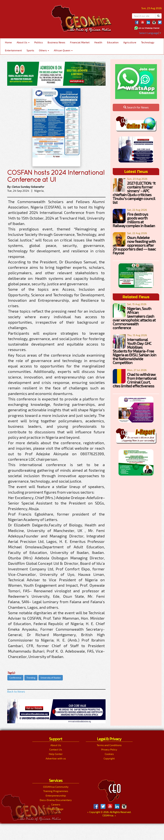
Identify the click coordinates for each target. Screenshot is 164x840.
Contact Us (55, 749)
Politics (38, 42)
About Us (22, 42)
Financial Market (80, 42)
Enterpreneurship (56, 795)
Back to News (16, 691)
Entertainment (13, 50)
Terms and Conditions (109, 745)
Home (8, 42)
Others (43, 50)
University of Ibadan (51, 677)
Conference (15, 677)
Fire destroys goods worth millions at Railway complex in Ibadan (134, 220)
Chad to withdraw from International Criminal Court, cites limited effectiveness (134, 380)
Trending (30, 677)
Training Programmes (55, 791)
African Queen (62, 50)
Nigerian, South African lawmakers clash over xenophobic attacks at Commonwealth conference (134, 318)
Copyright (109, 758)
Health (98, 42)
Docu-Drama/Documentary (56, 799)
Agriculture (129, 42)
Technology (147, 42)
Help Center (56, 753)
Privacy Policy (109, 749)
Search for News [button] (137, 107)
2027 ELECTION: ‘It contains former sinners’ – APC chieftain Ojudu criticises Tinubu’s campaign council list (134, 193)
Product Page (55, 808)
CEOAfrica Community (55, 786)
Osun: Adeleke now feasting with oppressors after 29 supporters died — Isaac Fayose (134, 245)
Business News (56, 42)
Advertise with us (56, 758)
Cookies (109, 753)
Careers (55, 804)
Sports (30, 50)
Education (113, 42)
